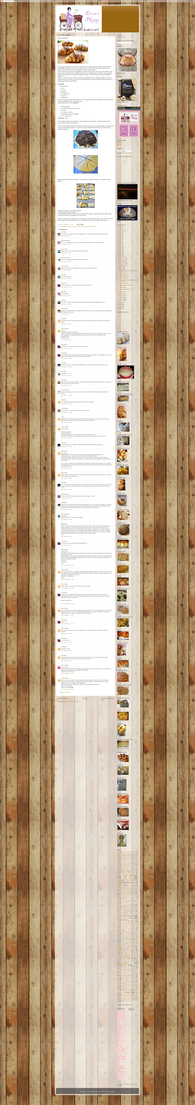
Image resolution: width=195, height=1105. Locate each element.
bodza (134, 861)
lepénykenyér (121, 939)
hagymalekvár (131, 899)
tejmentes (119, 987)
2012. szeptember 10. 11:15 (68, 603)
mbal (62, 399)
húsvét (133, 906)
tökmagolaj (121, 992)
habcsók (134, 897)
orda (129, 956)
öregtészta (130, 958)
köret (130, 933)
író (125, 908)
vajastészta (119, 995)
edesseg (133, 879)
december (122, 257)
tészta (129, 989)
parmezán (119, 961)
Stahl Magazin (120, 980)
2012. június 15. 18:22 (66, 468)
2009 (120, 306)
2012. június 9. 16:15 (66, 278)
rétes (129, 971)
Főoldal (84, 698)
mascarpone (123, 948)
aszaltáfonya (128, 855)
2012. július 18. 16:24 (66, 536)
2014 (120, 251)
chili (134, 864)
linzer (123, 942)
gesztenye (135, 891)
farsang (122, 887)
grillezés (128, 894)
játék (136, 908)
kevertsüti (119, 924)
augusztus (122, 265)
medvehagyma (120, 949)
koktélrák (134, 926)
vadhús (134, 993)
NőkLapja (129, 955)
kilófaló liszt (119, 926)
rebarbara (127, 969)
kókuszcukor (125, 927)
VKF (136, 996)
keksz (133, 914)
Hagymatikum (119, 900)
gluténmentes (133, 893)
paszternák (125, 961)
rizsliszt (121, 972)
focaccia (118, 888)
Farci (62, 274)
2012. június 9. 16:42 (66, 287)
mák (124, 943)
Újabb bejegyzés (63, 698)
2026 (120, 227)
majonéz (118, 943)
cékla (130, 864)
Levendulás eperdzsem (125, 285)
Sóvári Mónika (124, 978)
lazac (120, 937)
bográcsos (119, 863)
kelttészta (69, 226)
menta (134, 949)
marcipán (130, 946)
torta (131, 990)
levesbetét (122, 940)
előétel (134, 884)
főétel (136, 888)
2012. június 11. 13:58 (66, 395)
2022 (120, 235)
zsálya (125, 1001)
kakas (121, 911)
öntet (120, 958)
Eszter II (63, 584)
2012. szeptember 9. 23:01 (67, 579)
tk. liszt (120, 990)
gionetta (63, 308)
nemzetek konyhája (130, 953)
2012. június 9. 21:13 (66, 304)
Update (121, 993)
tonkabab (90, 226)
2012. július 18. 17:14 (66, 545)
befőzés (121, 858)
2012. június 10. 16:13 (66, 348)
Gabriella (63, 266)
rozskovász (125, 974)
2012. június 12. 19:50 (66, 422)
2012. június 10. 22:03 (66, 375)
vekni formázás (120, 996)
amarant (134, 851)
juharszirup (121, 909)
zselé (129, 1001)
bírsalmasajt (126, 860)
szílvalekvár (127, 984)
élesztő (128, 884)
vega (135, 995)
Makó (129, 943)
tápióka (129, 986)
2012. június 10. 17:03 (66, 366)
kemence (119, 918)
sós (118, 978)
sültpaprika (127, 980)
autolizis (134, 855)
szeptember (123, 263)
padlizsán (121, 959)
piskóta (119, 966)
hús (134, 905)
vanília (125, 995)
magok (133, 942)
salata (121, 975)
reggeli (120, 971)
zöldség (119, 1001)
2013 (120, 253)
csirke (125, 870)
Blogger (113, 1091)
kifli (135, 924)
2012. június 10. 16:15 (66, 358)
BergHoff (131, 858)
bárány (124, 857)
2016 (120, 247)
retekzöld (124, 971)
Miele (118, 952)
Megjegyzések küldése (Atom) (71, 701)
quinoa (133, 968)
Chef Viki (63, 408)
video (126, 996)
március (122, 295)
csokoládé (64, 226)
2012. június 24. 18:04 (66, 519)
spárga (130, 978)
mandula (129, 945)
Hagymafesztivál (120, 899)
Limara (63, 283)
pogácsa (133, 966)
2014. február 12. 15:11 (66, 633)
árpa (130, 853)
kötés (135, 933)
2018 (120, 243)
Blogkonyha (64, 257)
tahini (125, 986)
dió (134, 873)
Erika (62, 363)
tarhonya (134, 986)
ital (128, 908)
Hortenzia (63, 665)
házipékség (126, 905)
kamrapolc (63, 390)
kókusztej (133, 927)
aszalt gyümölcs (128, 854)
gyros (134, 896)
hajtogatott (119, 902)
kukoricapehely (127, 934)
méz (126, 950)
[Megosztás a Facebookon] (81, 224)
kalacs (126, 911)
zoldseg (135, 998)
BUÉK (136, 863)
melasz (129, 949)
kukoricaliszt (119, 934)
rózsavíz (119, 974)
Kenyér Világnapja (132, 920)
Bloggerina (133, 860)
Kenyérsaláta (123, 287)
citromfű (125, 866)
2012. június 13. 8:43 (66, 438)
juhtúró (126, 909)
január (122, 299)
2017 (120, 245)
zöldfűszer (134, 999)
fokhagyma (124, 888)
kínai (125, 926)
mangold (134, 945)
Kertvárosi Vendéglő (121, 923)
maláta (134, 943)
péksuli (134, 961)
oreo (132, 956)
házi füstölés (126, 903)
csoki (129, 870)
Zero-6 (130, 998)
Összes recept (120, 37)
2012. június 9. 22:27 (66, 314)
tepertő (118, 989)
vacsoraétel (127, 993)
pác (136, 958)
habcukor (128, 897)
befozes (135, 857)
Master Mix (132, 948)
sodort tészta (124, 977)
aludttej (129, 851)
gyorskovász (119, 896)
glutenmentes (122, 893)
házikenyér (119, 905)
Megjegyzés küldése (64, 692)
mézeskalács (132, 950)
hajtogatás (134, 900)
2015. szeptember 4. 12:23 (67, 673)
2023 (120, 233)
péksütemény (84, 226)
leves (136, 939)
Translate (128, 153)
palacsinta (128, 959)
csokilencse (134, 870)
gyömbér (127, 896)
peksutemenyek (76, 226)
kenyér (119, 920)
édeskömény (126, 879)
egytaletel (132, 882)
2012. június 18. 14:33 (66, 509)
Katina (62, 380)
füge (131, 890)
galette (135, 890)
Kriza (62, 232)
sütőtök (133, 981)
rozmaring (134, 972)
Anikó (62, 655)
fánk (118, 887)
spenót (134, 978)
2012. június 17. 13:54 (66, 498)
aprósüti (119, 853)
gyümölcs (119, 897)
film (135, 887)
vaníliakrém (130, 995)
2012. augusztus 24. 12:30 (67, 565)
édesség (119, 880)
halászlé (119, 903)
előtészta (119, 885)
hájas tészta (127, 900)
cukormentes (129, 867)
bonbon (124, 863)
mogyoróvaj (133, 952)
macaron (128, 942)
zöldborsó (122, 999)
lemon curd (130, 937)
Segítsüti (133, 975)
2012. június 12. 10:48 (66, 412)
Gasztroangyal (120, 891)
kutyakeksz (119, 936)
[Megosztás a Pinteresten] (83, 224)
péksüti (134, 965)
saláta (126, 975)
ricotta (133, 971)
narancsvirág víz (120, 953)
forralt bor (131, 888)
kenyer (130, 918)
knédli (129, 926)
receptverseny (134, 969)
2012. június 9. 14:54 (66, 270)
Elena (62, 371)
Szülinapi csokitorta (124, 276)
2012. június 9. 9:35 (66, 235)
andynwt (102, 1091)
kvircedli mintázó (126, 936)
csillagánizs (133, 868)
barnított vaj (129, 857)
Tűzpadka (63, 494)
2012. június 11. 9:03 (66, 385)
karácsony (126, 912)
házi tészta (133, 903)
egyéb (123, 882)
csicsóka (127, 868)
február (122, 297)
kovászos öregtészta (128, 932)
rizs (136, 971)
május (121, 291)
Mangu (63, 451)
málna (124, 945)
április (121, 293)
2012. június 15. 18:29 (66, 478)
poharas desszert (121, 968)
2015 (120, 249)
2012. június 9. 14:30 (66, 261)
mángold (119, 946)
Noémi (62, 646)
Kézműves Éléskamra (127, 924)
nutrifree (134, 955)
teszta (123, 989)
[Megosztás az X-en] (80, 224)
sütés (132, 980)
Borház (131, 863)
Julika (62, 502)
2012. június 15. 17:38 (66, 446)
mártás (136, 946)
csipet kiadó (119, 870)
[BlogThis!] (78, 224)
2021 (120, 237)
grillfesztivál (134, 894)
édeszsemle (127, 880)
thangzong (135, 989)
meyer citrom (120, 950)
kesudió (129, 923)
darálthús (132, 872)
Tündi (62, 442)
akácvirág (124, 851)
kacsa (131, 909)
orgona (136, 956)
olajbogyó (123, 956)
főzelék (121, 890)
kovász (119, 930)
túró (136, 992)
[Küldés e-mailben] (77, 224)
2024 (120, 231)
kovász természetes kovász (130, 930)
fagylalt (134, 885)
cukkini (118, 867)
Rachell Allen (120, 969)
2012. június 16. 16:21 (66, 489)
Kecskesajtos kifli (124, 278)
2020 (120, 239)
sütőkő (128, 981)
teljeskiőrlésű (133, 987)
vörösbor (121, 998)
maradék (124, 946)
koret (133, 929)
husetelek (120, 906)
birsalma (119, 860)
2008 (120, 308)
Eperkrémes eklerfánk (125, 289)
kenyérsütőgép (130, 921)
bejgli (127, 858)
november (122, 259)
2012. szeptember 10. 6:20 (67, 588)
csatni (135, 867)
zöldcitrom (128, 999)
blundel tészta (127, 861)
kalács (133, 911)
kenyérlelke (119, 921)
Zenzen (63, 249)
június (121, 269)
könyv (118, 933)
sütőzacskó (119, 983)
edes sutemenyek (130, 875)
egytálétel (120, 884)
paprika (134, 959)
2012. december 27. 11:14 (67, 623)
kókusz (118, 927)
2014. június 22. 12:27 (66, 660)
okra (118, 956)
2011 (120, 302)
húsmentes (128, 906)
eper (124, 885)
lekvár (124, 937)
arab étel (125, 853)
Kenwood (125, 918)
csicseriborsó (120, 868)
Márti (62, 291)
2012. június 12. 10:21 (66, 403)
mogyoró (126, 952)
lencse (136, 937)
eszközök (130, 885)
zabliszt (126, 998)
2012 (120, 255)
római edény (127, 972)
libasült (127, 940)
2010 (120, 304)
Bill (135, 858)
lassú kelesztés (134, 936)
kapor (118, 912)
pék (130, 961)
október (122, 260)
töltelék (94, 226)
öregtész (124, 958)
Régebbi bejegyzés (107, 698)
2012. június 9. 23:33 (66, 324)
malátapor (119, 945)
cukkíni (123, 867)
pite (128, 966)
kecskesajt (126, 914)
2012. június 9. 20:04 (66, 295)
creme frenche (132, 866)
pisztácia (124, 966)
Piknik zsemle (123, 274)
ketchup (134, 923)
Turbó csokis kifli (124, 283)
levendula (129, 939)
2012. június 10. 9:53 (66, 339)
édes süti (127, 877)
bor (128, 863)
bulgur (120, 864)
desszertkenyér (127, 873)
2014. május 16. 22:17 (66, 650)
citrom (118, 866)
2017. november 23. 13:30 (67, 689)
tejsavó (127, 987)
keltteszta (119, 916)
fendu (127, 887)
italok (132, 908)
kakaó (136, 909)
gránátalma (122, 894)
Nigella (123, 955)
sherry (118, 977)
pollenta (128, 968)
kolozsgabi (64, 514)
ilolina (62, 318)
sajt (136, 974)
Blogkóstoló (119, 861)
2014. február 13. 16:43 (66, 642)
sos (134, 977)
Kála (62, 300)
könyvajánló (124, 933)
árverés (134, 853)
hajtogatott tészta (128, 902)
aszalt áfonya (120, 854)
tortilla (136, 990)
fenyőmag (131, 887)
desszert (119, 873)
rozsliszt (131, 974)
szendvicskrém (127, 983)
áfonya (118, 851)
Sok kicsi (130, 977)
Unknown (63, 328)
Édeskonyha (64, 240)
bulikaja (125, 864)
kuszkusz (134, 934)
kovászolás (119, 932)
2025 (120, 229)
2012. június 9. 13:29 (66, 253)
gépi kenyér (127, 891)
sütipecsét (123, 981)
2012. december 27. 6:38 (67, 615)
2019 (120, 241)
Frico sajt (126, 890)
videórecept (131, 996)
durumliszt (119, 875)
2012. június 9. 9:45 (66, 244)
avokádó (119, 857)
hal (135, 902)
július (121, 267)
